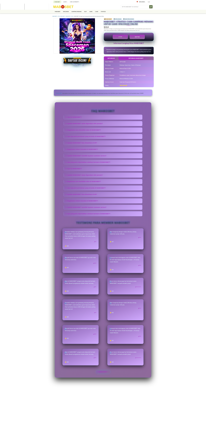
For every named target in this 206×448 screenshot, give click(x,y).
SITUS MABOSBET (61, 16)
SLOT (85, 11)
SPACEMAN (142, 1)
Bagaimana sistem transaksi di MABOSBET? (82, 149)
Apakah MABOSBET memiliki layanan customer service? (86, 156)
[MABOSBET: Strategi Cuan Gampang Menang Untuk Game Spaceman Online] (63, 7)
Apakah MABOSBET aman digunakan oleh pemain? (85, 123)
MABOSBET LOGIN (69, 16)
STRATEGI (103, 11)
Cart (149, 1)
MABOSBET (57, 1)
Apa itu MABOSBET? (74, 117)
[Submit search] (151, 6)
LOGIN (65, 1)
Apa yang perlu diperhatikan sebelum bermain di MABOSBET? (88, 162)
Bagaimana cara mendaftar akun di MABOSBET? (84, 130)
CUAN (96, 11)
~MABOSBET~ (103, 372)
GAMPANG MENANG (76, 11)
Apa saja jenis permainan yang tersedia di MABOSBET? (86, 136)
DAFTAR (137, 37)
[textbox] (135, 6)
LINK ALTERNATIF (74, 1)
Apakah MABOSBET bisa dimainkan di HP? (82, 143)
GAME (90, 11)
